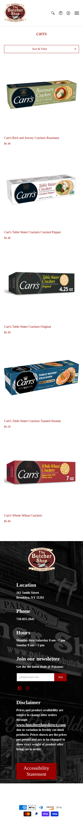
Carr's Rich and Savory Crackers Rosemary (31, 138)
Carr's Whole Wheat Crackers (23, 515)
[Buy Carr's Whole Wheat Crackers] (41, 472)
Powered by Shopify (41, 800)
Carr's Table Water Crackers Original (27, 326)
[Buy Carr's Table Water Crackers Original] (41, 283)
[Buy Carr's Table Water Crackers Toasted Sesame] (41, 377)
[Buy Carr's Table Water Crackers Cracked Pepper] (41, 188)
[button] (53, 13)
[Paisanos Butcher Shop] (15, 13)
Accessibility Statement (36, 771)
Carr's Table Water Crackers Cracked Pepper (32, 232)
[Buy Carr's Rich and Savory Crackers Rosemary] (41, 94)
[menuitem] (53, 13)
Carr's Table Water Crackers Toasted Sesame (32, 421)
